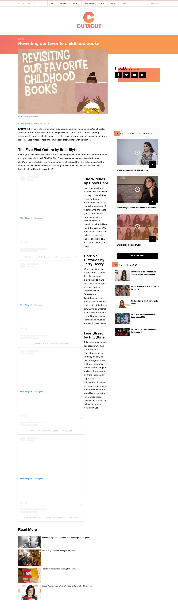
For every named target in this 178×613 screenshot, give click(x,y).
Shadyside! (90, 382)
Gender (113, 3)
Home (52, 3)
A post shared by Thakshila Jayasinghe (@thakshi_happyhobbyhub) (51, 257)
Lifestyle (75, 3)
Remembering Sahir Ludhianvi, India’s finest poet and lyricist (66, 538)
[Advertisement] (133, 105)
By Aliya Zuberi (25, 123)
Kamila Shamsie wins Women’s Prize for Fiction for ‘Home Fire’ (67, 586)
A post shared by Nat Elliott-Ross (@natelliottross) (51, 344)
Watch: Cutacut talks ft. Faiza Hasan (132, 170)
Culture (63, 3)
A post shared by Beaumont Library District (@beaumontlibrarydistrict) (51, 517)
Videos (124, 3)
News (102, 3)
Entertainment (90, 3)
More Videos (137, 256)
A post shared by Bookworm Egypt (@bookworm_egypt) (51, 431)
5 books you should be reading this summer (59, 569)
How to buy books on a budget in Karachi (58, 551)
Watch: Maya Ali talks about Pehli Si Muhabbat (137, 207)
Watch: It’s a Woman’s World (129, 245)
